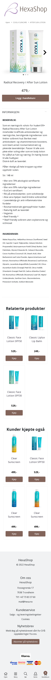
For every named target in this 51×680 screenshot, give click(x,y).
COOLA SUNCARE (20, 22)
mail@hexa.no (25, 601)
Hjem (8, 22)
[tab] (25, 112)
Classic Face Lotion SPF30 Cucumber (14, 395)
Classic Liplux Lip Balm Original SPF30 (36, 341)
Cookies (25, 619)
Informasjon (10, 112)
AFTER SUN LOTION (37, 22)
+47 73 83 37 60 (27, 597)
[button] (23, 74)
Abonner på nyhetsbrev (25, 641)
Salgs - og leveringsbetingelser (25, 614)
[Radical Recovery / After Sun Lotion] (25, 51)
